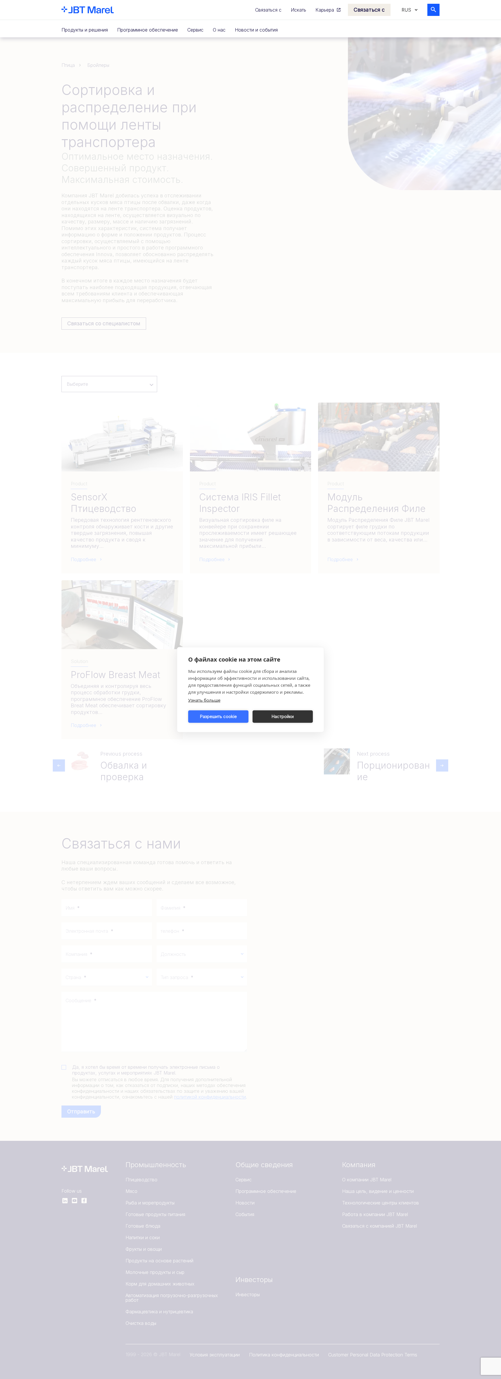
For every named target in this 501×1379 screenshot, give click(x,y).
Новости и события (256, 30)
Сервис (195, 30)
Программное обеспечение (147, 30)
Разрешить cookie (218, 716)
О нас (219, 30)
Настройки (283, 716)
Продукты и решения (84, 30)
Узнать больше (204, 700)
